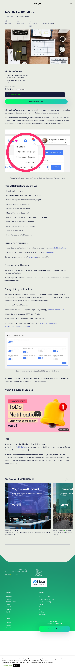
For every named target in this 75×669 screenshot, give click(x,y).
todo (30, 25)
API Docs (42, 612)
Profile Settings (21, 447)
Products (9, 596)
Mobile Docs (43, 614)
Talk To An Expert (44, 596)
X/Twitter (9, 625)
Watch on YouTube (63, 429)
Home (7, 16)
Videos (8, 604)
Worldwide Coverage (45, 602)
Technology (8, 530)
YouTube (8, 628)
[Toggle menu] (3, 3)
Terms (6, 640)
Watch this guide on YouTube (16, 80)
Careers (8, 609)
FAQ (8, 83)
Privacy (11, 640)
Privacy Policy (42, 662)
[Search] (71, 3)
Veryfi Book (9, 607)
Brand (8, 612)
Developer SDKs (11, 602)
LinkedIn (8, 622)
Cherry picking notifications (16, 78)
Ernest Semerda (48, 23)
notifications (33, 23)
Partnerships (43, 607)
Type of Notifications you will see (17, 75)
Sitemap (17, 640)
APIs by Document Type (46, 599)
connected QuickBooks (57, 248)
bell (30, 26)
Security (8, 599)
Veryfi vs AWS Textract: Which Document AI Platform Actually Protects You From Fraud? (28, 533)
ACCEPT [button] (16, 665)
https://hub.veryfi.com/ (56, 310)
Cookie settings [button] (7, 665)
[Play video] (37, 413)
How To (13, 16)
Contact (41, 604)
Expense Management (58, 530)
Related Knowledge (15, 95)
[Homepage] (37, 4)
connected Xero (49, 252)
